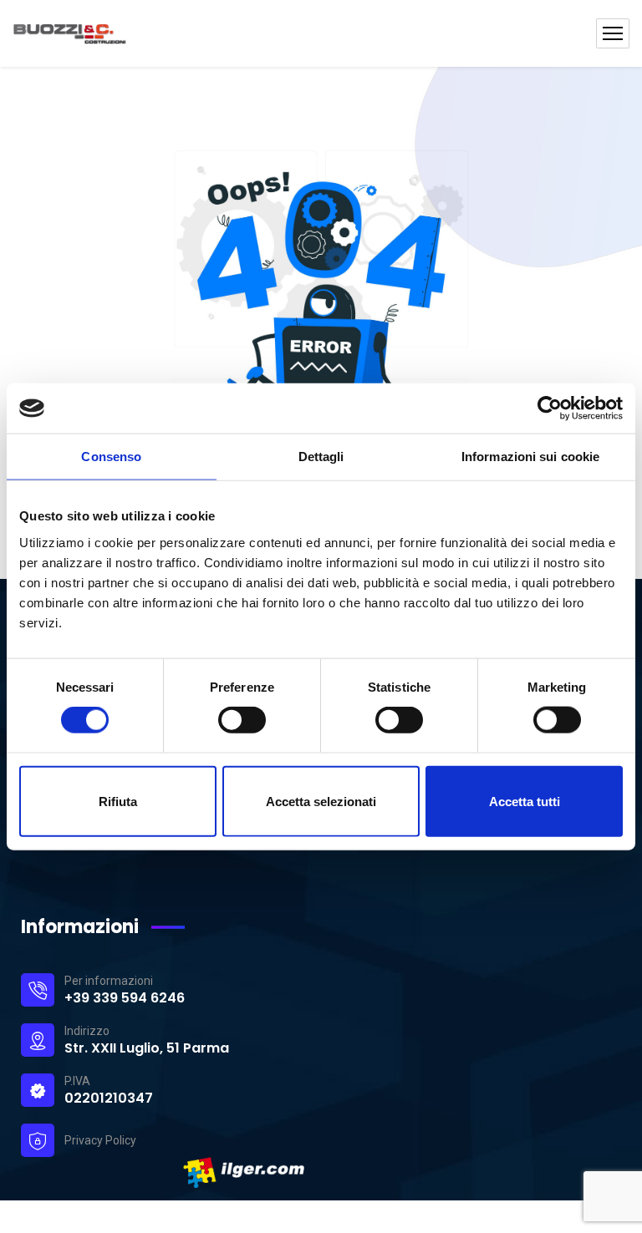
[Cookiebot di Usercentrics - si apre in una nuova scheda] (549, 408)
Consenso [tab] (111, 456)
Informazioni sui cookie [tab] (530, 456)
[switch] (242, 720)
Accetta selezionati (321, 801)
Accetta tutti (524, 801)
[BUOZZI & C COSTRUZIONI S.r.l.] (127, 33)
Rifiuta (118, 801)
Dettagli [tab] (321, 456)
